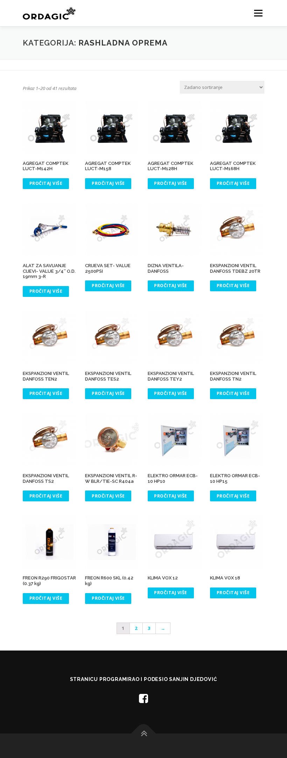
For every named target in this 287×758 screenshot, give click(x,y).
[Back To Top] (143, 733)
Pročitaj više (46, 183)
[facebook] (143, 698)
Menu (258, 13)
